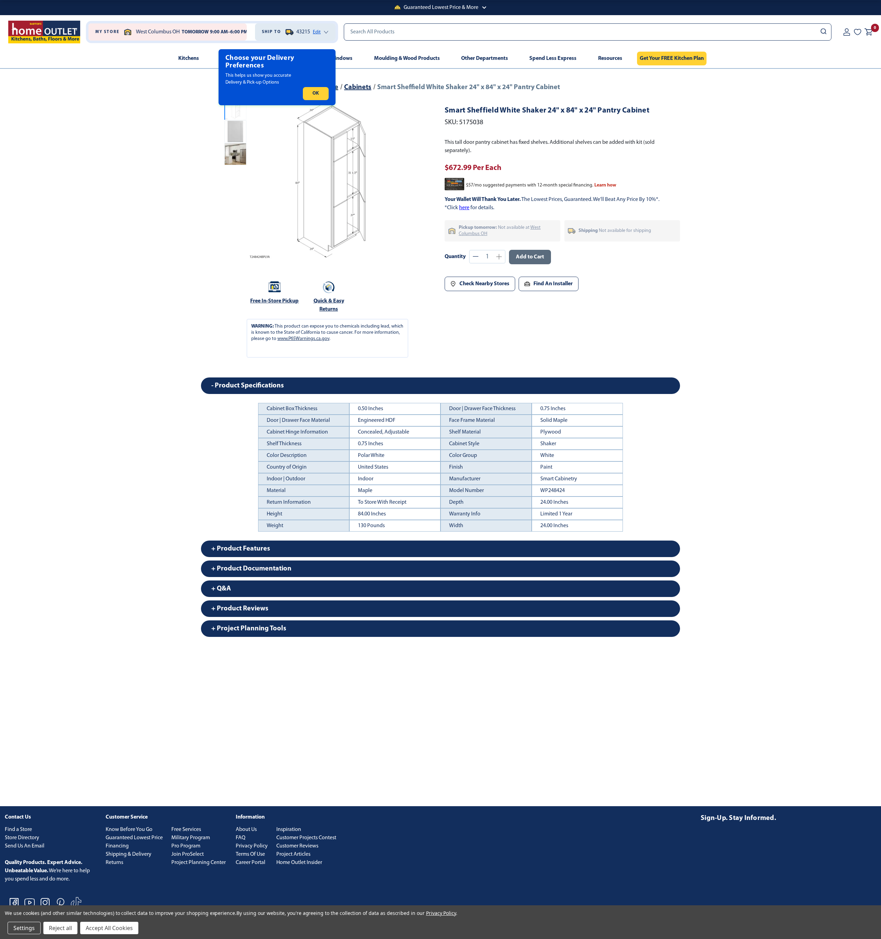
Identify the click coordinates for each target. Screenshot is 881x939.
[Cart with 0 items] (868, 32)
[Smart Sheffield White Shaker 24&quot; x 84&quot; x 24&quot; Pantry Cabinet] (330, 179)
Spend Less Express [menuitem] (552, 58)
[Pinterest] (60, 902)
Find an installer (553, 284)
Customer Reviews (297, 846)
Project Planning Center (198, 862)
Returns (114, 862)
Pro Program (185, 846)
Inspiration (288, 829)
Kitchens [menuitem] (188, 58)
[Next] (402, 179)
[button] (440, 7)
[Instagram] (45, 902)
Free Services (186, 829)
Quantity (455, 256)
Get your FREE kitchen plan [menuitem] (672, 58)
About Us (246, 829)
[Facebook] (14, 902)
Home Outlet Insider (299, 862)
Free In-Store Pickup (274, 301)
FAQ (240, 838)
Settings (24, 928)
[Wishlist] (857, 32)
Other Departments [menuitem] (484, 58)
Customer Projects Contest (306, 838)
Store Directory (22, 838)
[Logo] (44, 32)
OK (315, 93)
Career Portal (250, 862)
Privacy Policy (252, 846)
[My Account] (846, 32)
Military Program (190, 838)
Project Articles (293, 854)
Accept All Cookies (109, 928)
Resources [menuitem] (610, 58)
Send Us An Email (24, 846)
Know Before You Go (129, 829)
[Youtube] (29, 902)
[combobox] (587, 32)
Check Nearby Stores (484, 284)
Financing (117, 846)
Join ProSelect (187, 854)
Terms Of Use (250, 854)
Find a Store (18, 829)
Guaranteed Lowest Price (134, 838)
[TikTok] (76, 902)
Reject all (60, 928)
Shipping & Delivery (128, 854)
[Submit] (823, 32)
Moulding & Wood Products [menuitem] (407, 58)
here (464, 208)
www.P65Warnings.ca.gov (303, 338)
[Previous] (257, 179)
